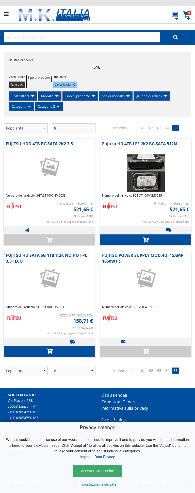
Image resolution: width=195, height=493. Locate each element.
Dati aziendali (114, 395)
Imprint (85, 456)
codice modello (113, 96)
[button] (11, 14)
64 (167, 127)
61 (143, 127)
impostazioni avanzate (97, 484)
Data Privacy (104, 456)
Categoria (19, 106)
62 (151, 127)
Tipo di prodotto (77, 96)
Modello (47, 96)
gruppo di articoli (149, 96)
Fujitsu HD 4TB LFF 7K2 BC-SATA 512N (139, 144)
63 (159, 127)
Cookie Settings (114, 419)
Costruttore (20, 96)
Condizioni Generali (120, 402)
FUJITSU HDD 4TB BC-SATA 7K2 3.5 (39, 144)
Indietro (120, 127)
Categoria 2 (46, 106)
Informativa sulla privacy (124, 408)
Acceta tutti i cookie (97, 470)
